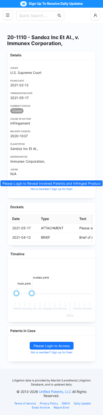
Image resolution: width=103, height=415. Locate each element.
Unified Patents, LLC (55, 392)
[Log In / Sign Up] (95, 15)
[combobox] (38, 15)
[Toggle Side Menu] (7, 15)
